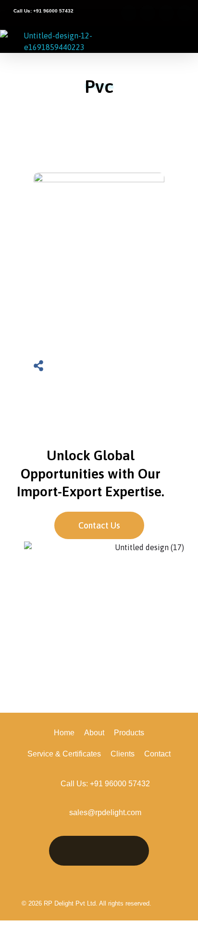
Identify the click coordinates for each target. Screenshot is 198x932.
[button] (185, 41)
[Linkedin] (68, 850)
